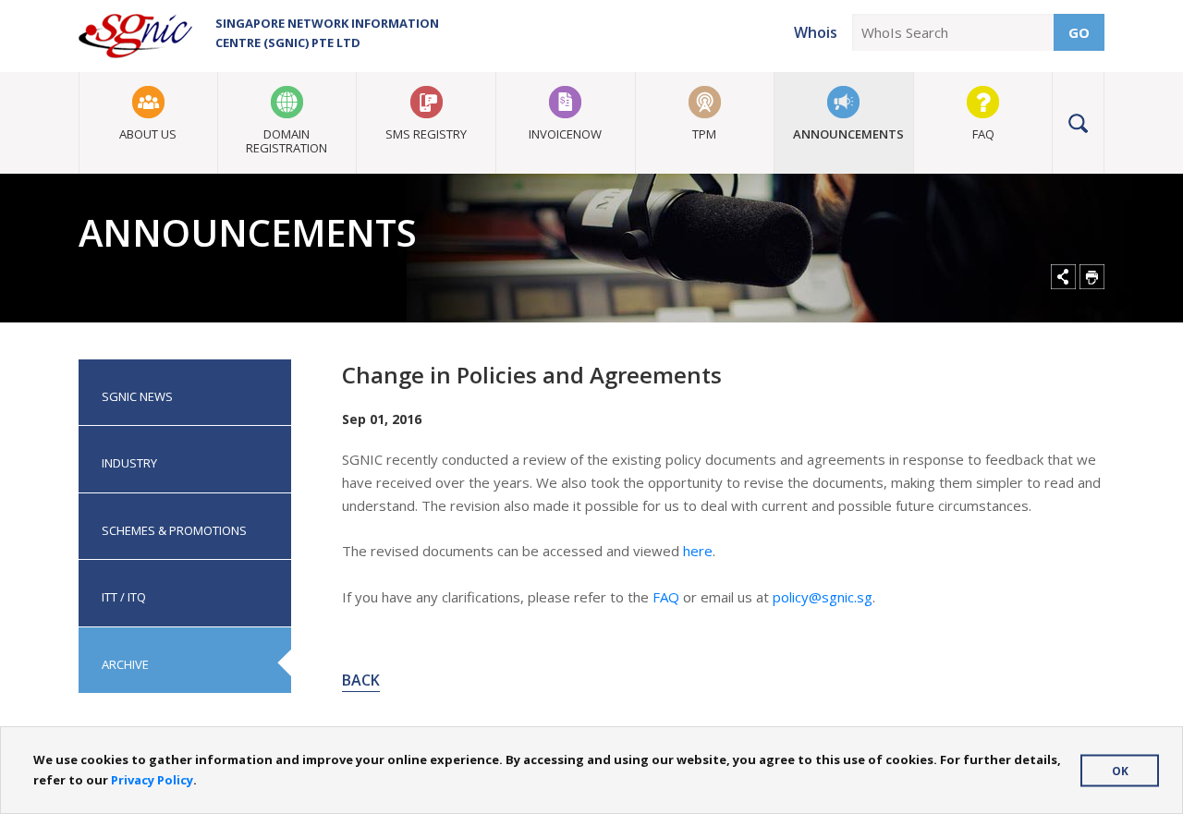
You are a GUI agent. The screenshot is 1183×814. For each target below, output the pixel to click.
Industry (129, 463)
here (698, 550)
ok (1120, 770)
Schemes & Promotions (174, 530)
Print (1091, 276)
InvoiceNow (565, 134)
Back (361, 680)
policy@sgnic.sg (822, 597)
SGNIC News (137, 396)
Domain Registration (286, 141)
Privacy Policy (152, 779)
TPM (704, 134)
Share (1063, 276)
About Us (148, 134)
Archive (125, 664)
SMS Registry (426, 134)
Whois (815, 32)
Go (1079, 32)
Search (1078, 123)
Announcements (848, 134)
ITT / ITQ (124, 597)
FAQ (983, 134)
